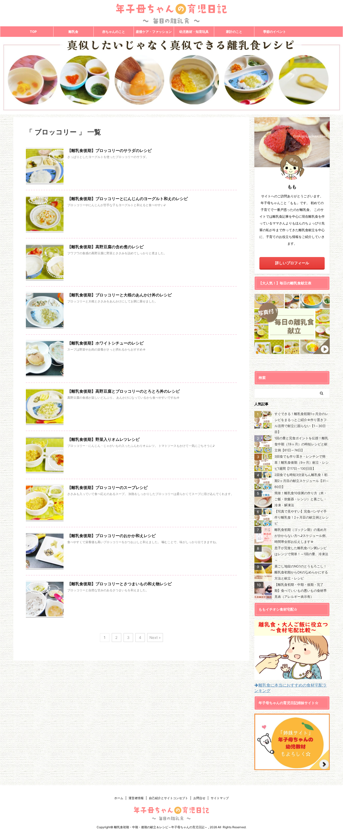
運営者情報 (136, 798)
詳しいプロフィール (292, 263)
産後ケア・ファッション (154, 32)
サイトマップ (220, 798)
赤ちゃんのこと (113, 32)
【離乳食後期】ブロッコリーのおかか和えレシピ (111, 535)
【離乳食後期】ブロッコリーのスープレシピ (107, 487)
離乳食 (73, 32)
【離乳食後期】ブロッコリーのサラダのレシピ (109, 150)
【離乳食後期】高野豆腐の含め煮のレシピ (105, 246)
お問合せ (199, 798)
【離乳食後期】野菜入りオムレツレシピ (103, 439)
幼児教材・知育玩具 (194, 32)
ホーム (118, 798)
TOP (33, 32)
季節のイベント (274, 32)
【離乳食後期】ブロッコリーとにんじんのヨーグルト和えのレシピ (127, 198)
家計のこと (234, 32)
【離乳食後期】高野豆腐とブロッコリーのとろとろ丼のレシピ (123, 391)
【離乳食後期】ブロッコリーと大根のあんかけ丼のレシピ (119, 294)
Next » (155, 637)
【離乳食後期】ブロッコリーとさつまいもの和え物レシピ (119, 583)
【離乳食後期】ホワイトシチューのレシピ (105, 343)
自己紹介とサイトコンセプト (168, 798)
